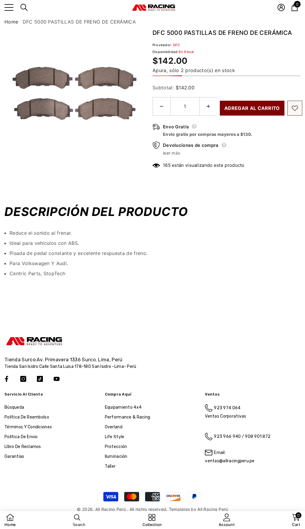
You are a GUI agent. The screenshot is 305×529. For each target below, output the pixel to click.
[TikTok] (39, 378)
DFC (176, 45)
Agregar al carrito (252, 108)
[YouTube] (56, 378)
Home (11, 22)
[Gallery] (74, 97)
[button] (24, 7)
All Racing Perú (111, 509)
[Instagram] (23, 378)
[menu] (8, 7)
